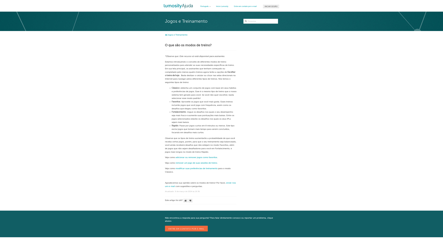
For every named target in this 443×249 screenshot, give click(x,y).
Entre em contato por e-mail (245, 6)
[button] (185, 200)
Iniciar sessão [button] (271, 6)
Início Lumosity (222, 6)
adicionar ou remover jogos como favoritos (196, 157)
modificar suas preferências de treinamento (197, 168)
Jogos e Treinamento (177, 35)
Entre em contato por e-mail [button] (186, 229)
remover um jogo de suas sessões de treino (196, 163)
